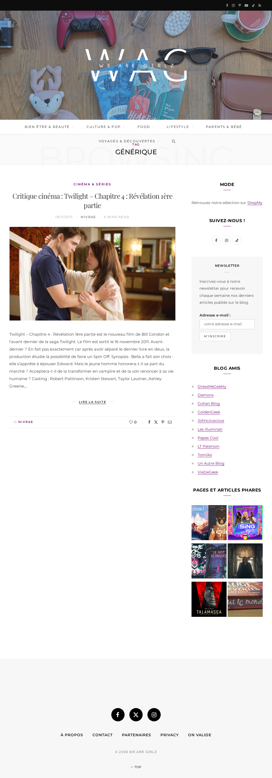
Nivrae (88, 217)
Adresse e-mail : (215, 315)
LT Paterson (208, 446)
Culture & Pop (104, 127)
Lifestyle (178, 127)
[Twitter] (156, 422)
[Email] (170, 422)
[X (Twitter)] (136, 714)
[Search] (172, 141)
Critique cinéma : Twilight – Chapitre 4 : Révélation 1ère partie (92, 200)
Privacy (169, 735)
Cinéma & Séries (92, 184)
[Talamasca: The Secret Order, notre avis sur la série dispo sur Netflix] (209, 600)
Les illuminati (210, 429)
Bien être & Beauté (47, 127)
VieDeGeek (208, 472)
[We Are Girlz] (136, 65)
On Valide (199, 735)
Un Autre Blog (211, 463)
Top (137, 767)
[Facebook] (149, 422)
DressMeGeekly (212, 386)
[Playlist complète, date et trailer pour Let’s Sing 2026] (245, 523)
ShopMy (254, 202)
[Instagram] (154, 714)
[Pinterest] (163, 422)
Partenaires (136, 735)
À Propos (72, 735)
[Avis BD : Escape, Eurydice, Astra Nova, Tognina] (209, 523)
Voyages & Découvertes (127, 141)
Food (144, 127)
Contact (102, 735)
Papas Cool (208, 437)
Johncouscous (211, 420)
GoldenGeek (209, 412)
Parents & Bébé (224, 127)
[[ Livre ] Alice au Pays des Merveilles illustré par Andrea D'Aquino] (245, 600)
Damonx (206, 395)
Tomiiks (205, 454)
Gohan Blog (209, 403)
